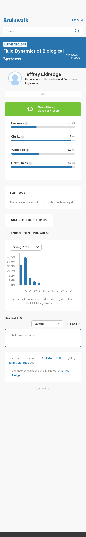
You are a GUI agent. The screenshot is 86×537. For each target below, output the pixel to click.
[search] (39, 31)
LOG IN (77, 20)
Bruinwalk (15, 20)
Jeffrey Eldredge (19, 363)
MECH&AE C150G (52, 358)
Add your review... (24, 335)
